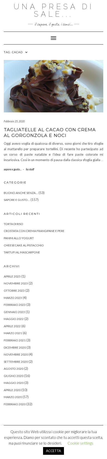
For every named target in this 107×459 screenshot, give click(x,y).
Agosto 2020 (13, 368)
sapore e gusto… (17, 200)
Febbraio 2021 (15, 340)
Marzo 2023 (13, 298)
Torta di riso (13, 224)
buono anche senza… (21, 193)
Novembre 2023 (16, 283)
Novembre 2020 (16, 354)
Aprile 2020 (12, 390)
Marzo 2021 (13, 333)
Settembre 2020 (16, 362)
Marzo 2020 (13, 397)
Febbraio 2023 (15, 305)
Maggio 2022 (14, 319)
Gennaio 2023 (14, 312)
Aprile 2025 (12, 276)
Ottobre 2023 (14, 290)
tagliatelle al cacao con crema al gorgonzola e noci (50, 132)
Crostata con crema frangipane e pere (34, 231)
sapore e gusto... (12, 169)
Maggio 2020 (14, 383)
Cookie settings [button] (80, 443)
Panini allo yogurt (19, 238)
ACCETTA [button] (53, 451)
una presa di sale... (53, 10)
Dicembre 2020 (15, 347)
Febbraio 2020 (15, 404)
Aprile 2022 (12, 326)
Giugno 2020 (13, 376)
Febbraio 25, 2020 (14, 121)
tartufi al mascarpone (22, 252)
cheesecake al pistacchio (24, 245)
